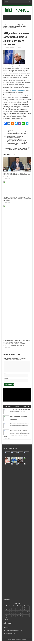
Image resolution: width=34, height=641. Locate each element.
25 (10, 615)
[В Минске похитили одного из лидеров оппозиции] (26, 460)
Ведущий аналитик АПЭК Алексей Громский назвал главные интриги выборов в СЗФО (16, 174)
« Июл (6, 619)
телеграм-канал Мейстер (18, 90)
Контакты (6, 627)
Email (5, 378)
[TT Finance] (17, 11)
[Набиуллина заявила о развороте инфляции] (7, 454)
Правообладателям (9, 633)
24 (6, 615)
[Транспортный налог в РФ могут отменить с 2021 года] (20, 454)
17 (6, 613)
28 (20, 615)
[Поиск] (29, 1)
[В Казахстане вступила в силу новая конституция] (14, 530)
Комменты (26, 406)
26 (13, 615)
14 (20, 611)
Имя (5, 373)
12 (13, 611)
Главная (7, 24)
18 (10, 613)
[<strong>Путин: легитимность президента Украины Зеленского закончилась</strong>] (26, 454)
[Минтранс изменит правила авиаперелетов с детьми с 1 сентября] (20, 465)
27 (17, 615)
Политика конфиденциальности (13, 630)
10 (6, 611)
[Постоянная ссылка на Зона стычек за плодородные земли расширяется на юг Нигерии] (6, 414)
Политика (12, 47)
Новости (13, 24)
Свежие (17, 406)
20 (17, 613)
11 (9, 611)
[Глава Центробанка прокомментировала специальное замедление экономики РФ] (7, 460)
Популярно (8, 406)
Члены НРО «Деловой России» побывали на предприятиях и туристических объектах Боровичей (17, 198)
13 (17, 611)
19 (13, 613)
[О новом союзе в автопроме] (26, 465)
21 (20, 613)
